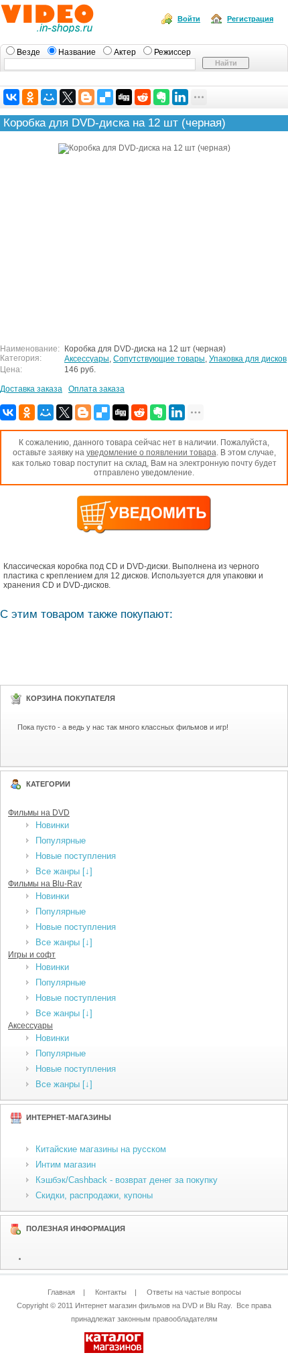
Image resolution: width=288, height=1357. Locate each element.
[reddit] (143, 97)
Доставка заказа (31, 389)
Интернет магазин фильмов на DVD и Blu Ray (152, 1305)
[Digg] (124, 97)
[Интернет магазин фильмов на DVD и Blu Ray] (72, 29)
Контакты (111, 1292)
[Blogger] (86, 97)
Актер (126, 52)
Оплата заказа (96, 389)
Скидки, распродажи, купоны (94, 1195)
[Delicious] (105, 97)
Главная (61, 1292)
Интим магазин (65, 1165)
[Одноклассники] (30, 97)
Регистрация (250, 19)
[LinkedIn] (180, 97)
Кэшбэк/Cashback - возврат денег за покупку (126, 1180)
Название (78, 52)
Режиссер (172, 52)
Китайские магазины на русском (100, 1149)
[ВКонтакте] (11, 97)
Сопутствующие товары (159, 359)
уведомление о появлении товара (151, 452)
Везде (29, 52)
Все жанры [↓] (63, 871)
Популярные (60, 840)
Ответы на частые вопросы (194, 1292)
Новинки (52, 825)
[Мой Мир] (49, 97)
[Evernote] (161, 97)
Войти (188, 19)
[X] (68, 97)
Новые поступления (75, 856)
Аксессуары (86, 359)
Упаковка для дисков (248, 359)
